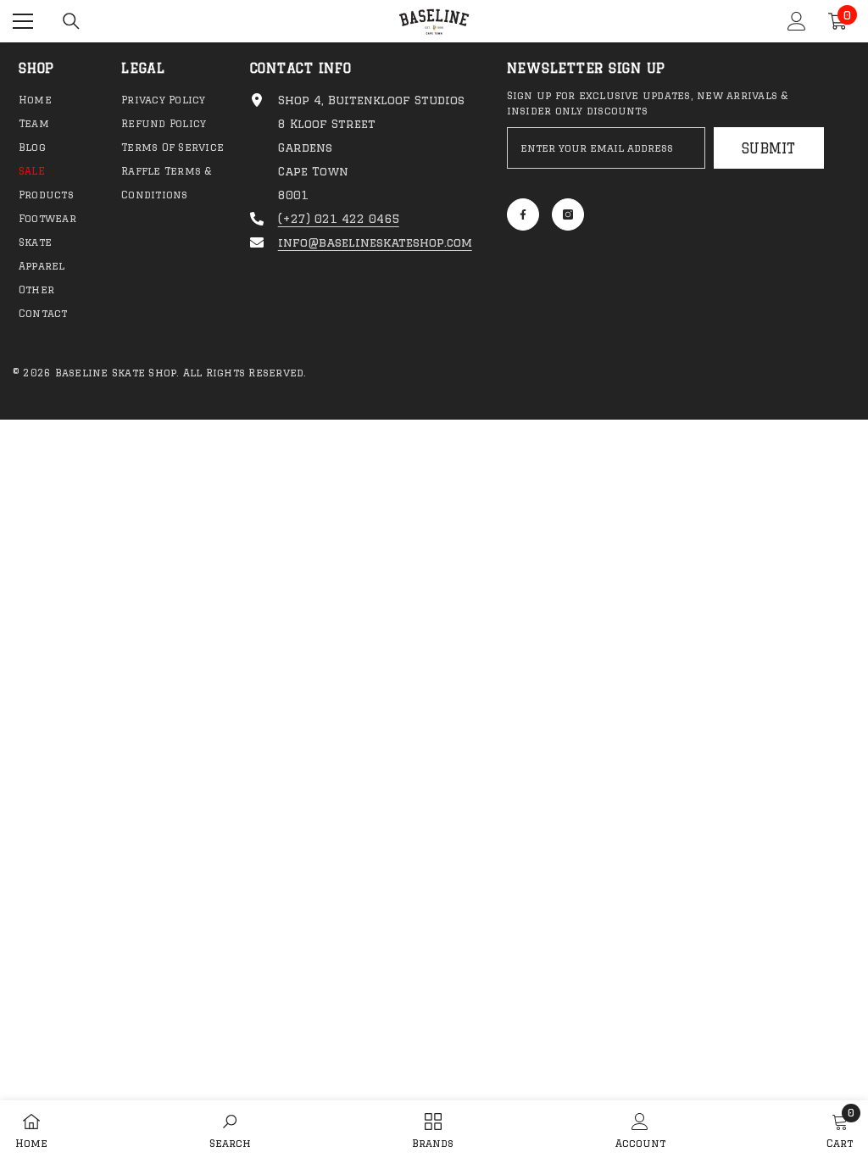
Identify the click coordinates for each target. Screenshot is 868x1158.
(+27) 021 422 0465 (338, 218)
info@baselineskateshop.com (375, 242)
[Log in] (796, 21)
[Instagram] (568, 214)
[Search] (71, 21)
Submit (768, 148)
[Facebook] (523, 214)
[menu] (23, 21)
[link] (230, 1129)
